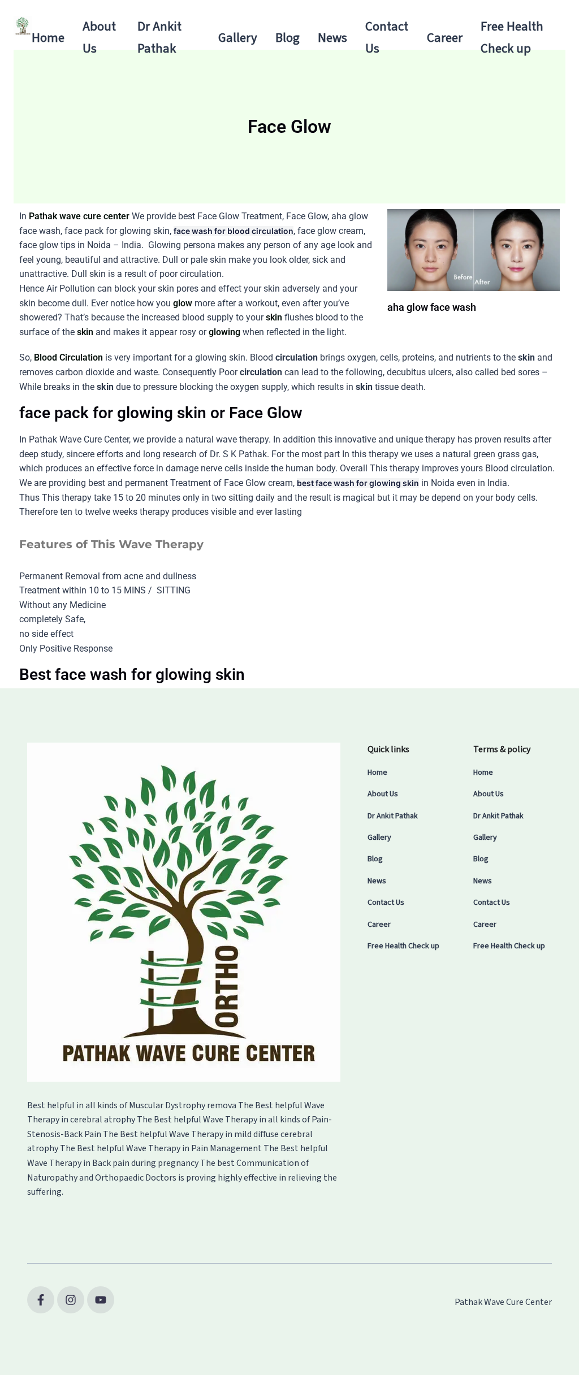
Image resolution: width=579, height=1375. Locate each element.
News (332, 38)
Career (445, 38)
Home (48, 38)
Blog (287, 38)
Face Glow (218, 216)
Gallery (237, 38)
